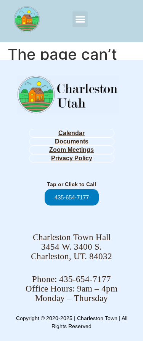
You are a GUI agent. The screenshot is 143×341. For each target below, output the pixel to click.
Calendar (71, 133)
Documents (71, 141)
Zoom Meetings (71, 150)
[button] (80, 19)
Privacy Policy (71, 158)
